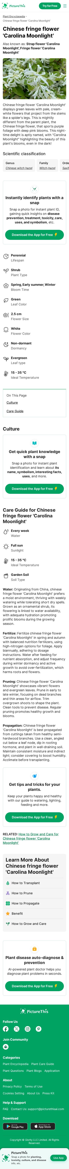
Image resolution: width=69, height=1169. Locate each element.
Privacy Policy (12, 1086)
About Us (33, 1093)
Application (52, 1070)
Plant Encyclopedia (14, 16)
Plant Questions (13, 1070)
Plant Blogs (34, 1070)
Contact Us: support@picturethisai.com (37, 1109)
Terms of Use (33, 1086)
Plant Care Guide (42, 1064)
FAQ (5, 1109)
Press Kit (48, 1093)
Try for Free (49, 6)
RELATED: (31, 838)
